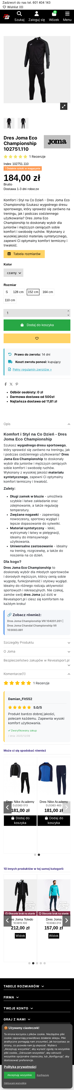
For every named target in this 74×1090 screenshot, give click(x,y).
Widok (20, 936)
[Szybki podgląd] (33, 770)
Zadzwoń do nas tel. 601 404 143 (26, 2)
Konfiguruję (43, 1075)
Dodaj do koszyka (40, 325)
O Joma (9, 651)
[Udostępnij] (6, 384)
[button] (35, 855)
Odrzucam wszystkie (15, 1083)
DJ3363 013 (20, 805)
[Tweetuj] (11, 384)
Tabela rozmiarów (26, 254)
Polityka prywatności (20, 1067)
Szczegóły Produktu (19, 642)
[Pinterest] (17, 384)
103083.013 (53, 922)
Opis (7, 424)
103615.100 (20, 922)
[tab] (37, 424)
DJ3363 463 (53, 805)
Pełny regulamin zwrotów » (32, 369)
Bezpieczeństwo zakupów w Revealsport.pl (36, 660)
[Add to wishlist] (37, 338)
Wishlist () (14, 7)
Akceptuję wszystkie (19, 1075)
